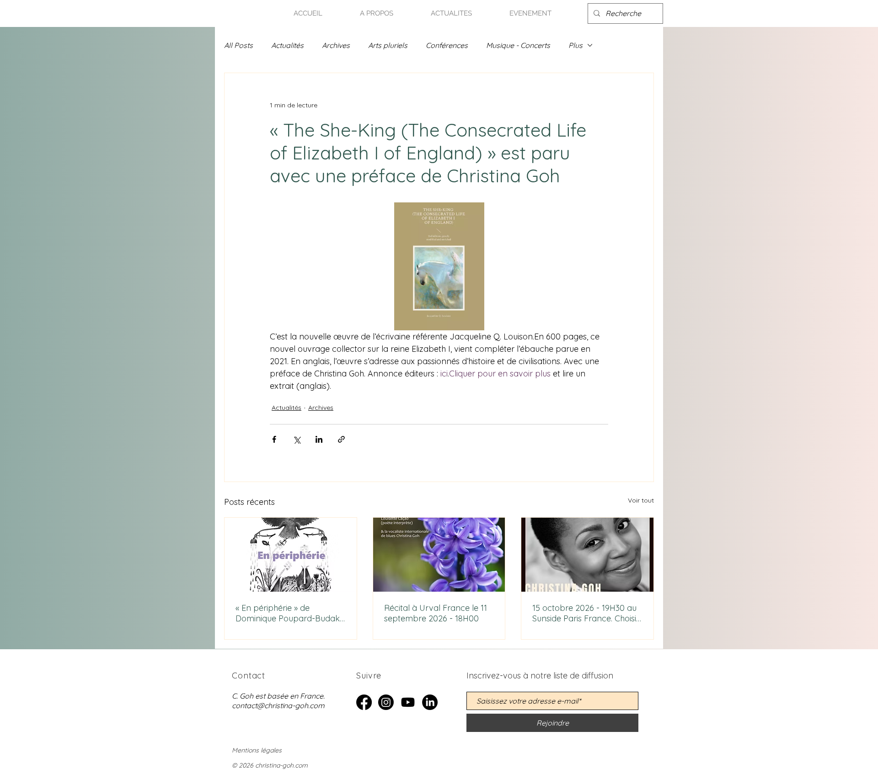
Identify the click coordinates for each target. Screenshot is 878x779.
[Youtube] (408, 702)
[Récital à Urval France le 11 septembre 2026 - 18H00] (439, 555)
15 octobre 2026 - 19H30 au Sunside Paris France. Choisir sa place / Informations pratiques (585, 613)
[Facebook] (364, 702)
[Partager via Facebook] (274, 439)
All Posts (238, 45)
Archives (336, 45)
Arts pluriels (387, 45)
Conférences (447, 45)
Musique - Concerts (518, 45)
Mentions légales (257, 750)
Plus (575, 45)
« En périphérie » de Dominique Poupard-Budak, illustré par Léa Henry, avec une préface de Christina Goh (288, 613)
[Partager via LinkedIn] (319, 439)
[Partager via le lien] (341, 439)
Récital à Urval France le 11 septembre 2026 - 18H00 (435, 613)
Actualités (287, 45)
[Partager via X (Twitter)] (296, 439)
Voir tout (641, 500)
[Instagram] (386, 702)
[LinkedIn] (430, 702)
